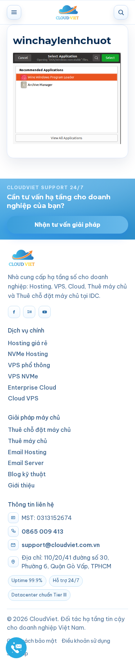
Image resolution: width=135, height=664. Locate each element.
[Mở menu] (14, 12)
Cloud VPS (23, 398)
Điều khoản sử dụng (86, 640)
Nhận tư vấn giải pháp (67, 224)
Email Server (26, 462)
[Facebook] (14, 312)
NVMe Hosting (28, 353)
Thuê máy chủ (27, 440)
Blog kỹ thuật (27, 474)
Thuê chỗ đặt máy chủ (39, 429)
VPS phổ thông (29, 365)
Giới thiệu (21, 485)
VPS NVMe (23, 376)
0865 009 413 (42, 531)
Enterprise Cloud (32, 387)
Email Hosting (27, 452)
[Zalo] (29, 312)
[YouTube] (45, 312)
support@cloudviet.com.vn (61, 544)
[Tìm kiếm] (121, 12)
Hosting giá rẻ (28, 343)
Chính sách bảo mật (32, 640)
